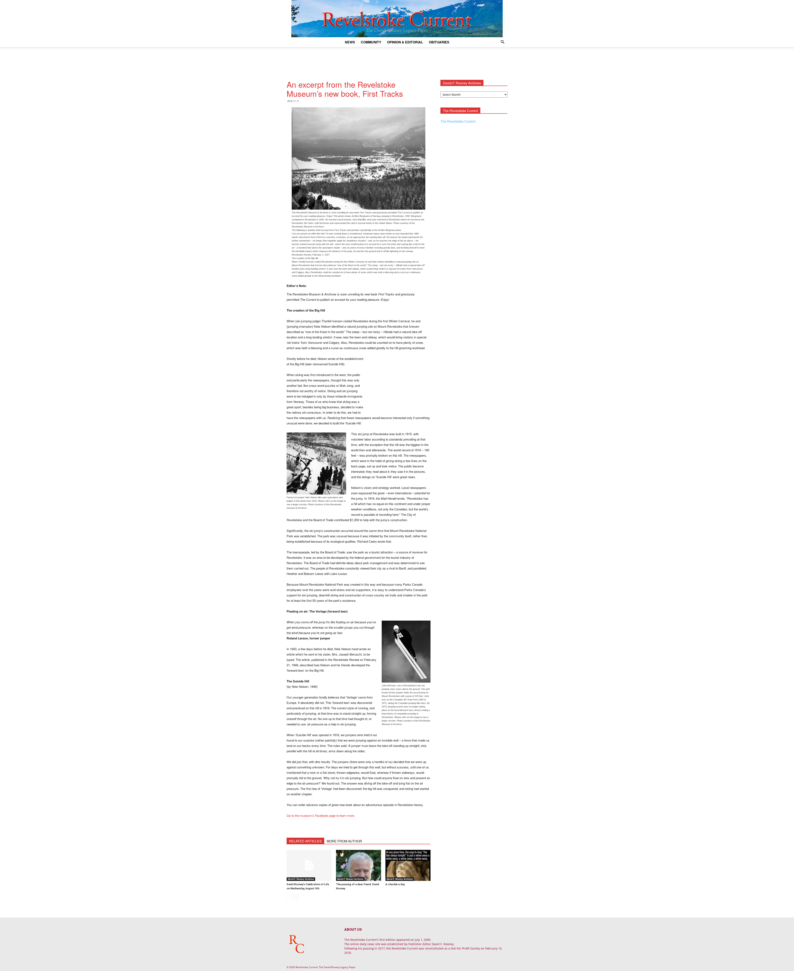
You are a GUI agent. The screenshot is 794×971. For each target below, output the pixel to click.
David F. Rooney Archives (301, 879)
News (350, 42)
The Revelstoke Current (457, 121)
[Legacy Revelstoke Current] (397, 18)
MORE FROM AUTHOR (344, 841)
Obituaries (439, 42)
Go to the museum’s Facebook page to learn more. (321, 815)
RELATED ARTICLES (305, 841)
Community (371, 42)
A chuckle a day (395, 884)
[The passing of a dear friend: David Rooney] (358, 865)
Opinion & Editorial (405, 42)
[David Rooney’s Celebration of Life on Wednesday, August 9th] (309, 865)
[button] (502, 42)
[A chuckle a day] (407, 865)
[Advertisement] (397, 61)
